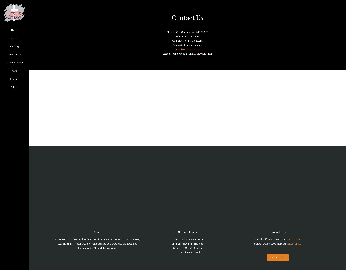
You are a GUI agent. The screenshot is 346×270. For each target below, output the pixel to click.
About (14, 38)
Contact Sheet (278, 258)
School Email (293, 243)
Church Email (293, 239)
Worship (14, 46)
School (15, 87)
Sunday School (15, 62)
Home (14, 30)
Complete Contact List (187, 49)
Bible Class (15, 54)
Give (14, 70)
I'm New (14, 79)
